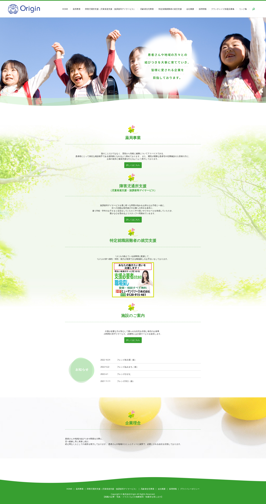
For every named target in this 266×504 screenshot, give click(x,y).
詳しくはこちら (133, 165)
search (254, 9)
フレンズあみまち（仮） (127, 366)
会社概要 (190, 9)
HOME (65, 9)
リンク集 (243, 9)
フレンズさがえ (124, 374)
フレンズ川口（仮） (126, 381)
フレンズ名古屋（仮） (126, 359)
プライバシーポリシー (190, 489)
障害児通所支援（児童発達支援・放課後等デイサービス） (110, 9)
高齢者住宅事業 (147, 9)
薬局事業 (76, 9)
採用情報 (203, 9)
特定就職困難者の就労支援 (170, 9)
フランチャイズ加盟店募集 (222, 9)
